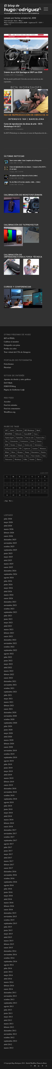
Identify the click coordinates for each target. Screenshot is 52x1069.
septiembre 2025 (10, 550)
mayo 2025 (8, 556)
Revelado (13, 456)
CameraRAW (27, 434)
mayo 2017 (8, 854)
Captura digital (9, 438)
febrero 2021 (9, 705)
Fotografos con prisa (12, 345)
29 (13, 495)
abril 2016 (8, 899)
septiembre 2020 (10, 722)
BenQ (38, 430)
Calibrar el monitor (11, 341)
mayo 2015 (8, 933)
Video (44, 456)
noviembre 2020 (10, 716)
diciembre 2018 (10, 788)
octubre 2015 (9, 920)
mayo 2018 (8, 812)
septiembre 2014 (10, 961)
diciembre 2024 (10, 570)
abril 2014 (8, 978)
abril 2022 (8, 667)
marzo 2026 (8, 529)
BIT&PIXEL (8, 434)
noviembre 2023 (10, 605)
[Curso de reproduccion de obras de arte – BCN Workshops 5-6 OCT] (26, 104)
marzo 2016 (8, 902)
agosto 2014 (9, 964)
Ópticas (39, 459)
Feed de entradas (10, 405)
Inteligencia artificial (11, 448)
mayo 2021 (8, 698)
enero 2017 (8, 868)
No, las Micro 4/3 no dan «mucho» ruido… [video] (25, 182)
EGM (6, 445)
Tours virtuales (35, 456)
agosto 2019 (9, 760)
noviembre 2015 (10, 916)
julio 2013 (8, 1009)
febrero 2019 (9, 781)
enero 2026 (8, 536)
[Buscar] (38, 9)
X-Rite (25, 459)
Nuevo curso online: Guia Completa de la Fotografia (26, 160)
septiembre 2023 (10, 612)
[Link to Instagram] (46, 1066)
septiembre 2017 (10, 840)
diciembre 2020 (10, 712)
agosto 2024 (9, 577)
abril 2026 (8, 525)
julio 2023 (8, 615)
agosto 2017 (9, 843)
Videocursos (8, 459)
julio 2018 (8, 805)
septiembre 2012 (10, 1041)
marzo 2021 (8, 702)
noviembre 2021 (10, 684)
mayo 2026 (8, 522)
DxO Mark (8, 382)
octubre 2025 (9, 546)
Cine (6, 441)
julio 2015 (8, 926)
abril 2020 (8, 736)
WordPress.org (9, 412)
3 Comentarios (19, 75)
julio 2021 (8, 695)
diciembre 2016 (10, 871)
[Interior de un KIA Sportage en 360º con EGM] (26, 52)
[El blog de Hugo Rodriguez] (21, 9)
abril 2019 (8, 774)
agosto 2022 (9, 653)
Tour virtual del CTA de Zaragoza (17, 352)
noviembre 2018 (10, 792)
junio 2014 (8, 971)
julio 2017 (8, 847)
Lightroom (27, 448)
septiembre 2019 (10, 757)
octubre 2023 (9, 608)
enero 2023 (8, 636)
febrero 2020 (9, 743)
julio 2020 (8, 726)
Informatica (38, 445)
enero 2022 (8, 677)
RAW (6, 456)
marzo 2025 (8, 563)
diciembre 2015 (10, 913)
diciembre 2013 (10, 992)
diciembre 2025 (10, 539)
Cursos (32, 441)
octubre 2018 (9, 795)
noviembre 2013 (10, 996)
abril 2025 (8, 560)
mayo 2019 (8, 771)
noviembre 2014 (10, 954)
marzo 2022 (8, 671)
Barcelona (19, 430)
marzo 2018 (8, 819)
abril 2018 (8, 816)
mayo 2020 (8, 733)
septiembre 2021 (10, 691)
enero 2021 (8, 709)
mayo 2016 (8, 895)
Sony (27, 456)
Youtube (32, 459)
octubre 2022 (9, 646)
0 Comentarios (19, 129)
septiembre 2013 (10, 1003)
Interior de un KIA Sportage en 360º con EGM (23, 72)
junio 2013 (8, 1013)
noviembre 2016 (10, 875)
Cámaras (39, 441)
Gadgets (20, 445)
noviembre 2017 (10, 833)
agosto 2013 (9, 1006)
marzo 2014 (8, 982)
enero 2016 (8, 909)
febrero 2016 (9, 906)
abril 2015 (8, 937)
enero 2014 (8, 989)
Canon (36, 434)
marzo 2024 (8, 594)
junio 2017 (8, 850)
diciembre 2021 (10, 681)
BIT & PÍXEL (9, 338)
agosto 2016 (9, 885)
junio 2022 (8, 660)
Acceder (7, 401)
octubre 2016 (9, 878)
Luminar (35, 448)
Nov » (11, 501)
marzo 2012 (8, 1047)
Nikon (13, 452)
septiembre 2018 (10, 798)
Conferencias (24, 441)
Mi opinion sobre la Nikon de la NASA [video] (23, 176)
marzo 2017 (8, 861)
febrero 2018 (9, 823)
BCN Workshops (29, 430)
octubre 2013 (9, 999)
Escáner (13, 445)
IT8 (20, 448)
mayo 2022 (8, 664)
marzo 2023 (8, 629)
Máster (7, 452)
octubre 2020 (9, 719)
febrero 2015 (9, 944)
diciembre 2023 (10, 601)
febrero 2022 (9, 674)
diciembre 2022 (10, 639)
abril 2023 (8, 626)
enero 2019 (8, 785)
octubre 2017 (9, 837)
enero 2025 (8, 567)
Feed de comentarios (12, 408)
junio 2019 (8, 767)
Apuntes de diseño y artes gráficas (17, 379)
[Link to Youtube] (35, 1066)
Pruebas (43, 452)
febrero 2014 (9, 985)
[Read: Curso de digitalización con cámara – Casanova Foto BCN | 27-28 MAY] (6, 168)
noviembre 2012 (10, 1034)
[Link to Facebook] (31, 1066)
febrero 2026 (9, 532)
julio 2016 (8, 888)
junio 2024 (8, 584)
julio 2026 (8, 518)
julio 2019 (8, 764)
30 (19, 495)
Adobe (12, 430)
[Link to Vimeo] (42, 1066)
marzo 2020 (8, 740)
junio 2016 (8, 892)
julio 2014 (8, 968)
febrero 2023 (9, 633)
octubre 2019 (9, 754)
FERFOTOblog (10, 386)
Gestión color (28, 445)
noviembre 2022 (10, 643)
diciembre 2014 (10, 951)
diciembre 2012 (10, 1030)
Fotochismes (9, 364)
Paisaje (27, 452)
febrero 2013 (9, 1027)
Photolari (7, 367)
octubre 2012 (9, 1037)
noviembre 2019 (10, 750)
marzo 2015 (8, 940)
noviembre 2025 (10, 543)
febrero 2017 (9, 864)
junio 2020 (8, 729)
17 (26, 488)
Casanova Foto (40, 438)
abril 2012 (8, 1044)
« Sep (6, 501)
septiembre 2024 (10, 574)
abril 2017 (8, 857)
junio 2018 (8, 809)
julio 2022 (8, 657)
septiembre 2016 (10, 881)
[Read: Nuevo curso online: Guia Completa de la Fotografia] (6, 162)
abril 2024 (8, 591)
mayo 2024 (8, 588)
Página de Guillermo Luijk (14, 389)
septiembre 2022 (10, 650)
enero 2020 (8, 747)
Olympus (20, 452)
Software (20, 456)
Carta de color (29, 438)
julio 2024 (8, 581)
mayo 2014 (8, 975)
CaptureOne (19, 438)
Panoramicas (35, 452)
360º (6, 430)
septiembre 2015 (10, 923)
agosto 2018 (9, 802)
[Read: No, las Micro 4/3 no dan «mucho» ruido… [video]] (6, 183)
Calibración (18, 434)
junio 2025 (8, 553)
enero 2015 (8, 947)
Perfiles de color (10, 348)
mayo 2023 (8, 622)
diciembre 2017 (10, 830)
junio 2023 (8, 619)
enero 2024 (8, 598)
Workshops (18, 459)
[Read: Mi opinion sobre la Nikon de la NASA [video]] (6, 177)
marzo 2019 (8, 778)
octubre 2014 (9, 958)
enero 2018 (8, 826)
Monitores (43, 448)
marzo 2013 (8, 1023)
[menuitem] (38, 9)
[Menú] (44, 9)
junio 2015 (8, 930)
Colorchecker (14, 441)
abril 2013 (8, 1020)
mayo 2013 (8, 1016)
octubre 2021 (9, 688)
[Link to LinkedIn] (39, 1066)
